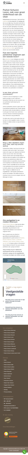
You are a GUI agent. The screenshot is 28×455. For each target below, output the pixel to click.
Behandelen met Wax (14, 210)
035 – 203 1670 (7, 401)
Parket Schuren (7, 362)
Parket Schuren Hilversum (9, 330)
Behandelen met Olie (14, 185)
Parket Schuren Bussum (9, 335)
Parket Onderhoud (8, 373)
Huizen (13, 239)
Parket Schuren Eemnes (9, 339)
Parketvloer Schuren (8, 380)
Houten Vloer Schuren (9, 382)
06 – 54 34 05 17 (7, 403)
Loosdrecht (18, 239)
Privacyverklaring (8, 391)
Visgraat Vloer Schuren (9, 385)
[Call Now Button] (24, 452)
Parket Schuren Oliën (8, 364)
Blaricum (9, 239)
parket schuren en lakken (9, 48)
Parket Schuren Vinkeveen (10, 346)
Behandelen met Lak (14, 198)
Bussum (5, 239)
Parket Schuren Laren (9, 337)
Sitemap (5, 389)
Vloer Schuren (7, 378)
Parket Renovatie (7, 371)
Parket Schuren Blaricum (9, 344)
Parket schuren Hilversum (9, 224)
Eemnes (14, 241)
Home (5, 360)
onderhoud (5, 21)
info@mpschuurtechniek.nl (9, 405)
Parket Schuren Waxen (9, 369)
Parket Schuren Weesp (9, 350)
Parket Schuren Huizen (9, 341)
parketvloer (7, 59)
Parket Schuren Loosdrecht (10, 348)
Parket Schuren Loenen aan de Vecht (12, 353)
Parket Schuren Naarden (9, 332)
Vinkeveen (5, 241)
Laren (9, 241)
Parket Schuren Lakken (9, 366)
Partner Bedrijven (8, 387)
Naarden (22, 237)
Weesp (17, 241)
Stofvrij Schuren (7, 376)
